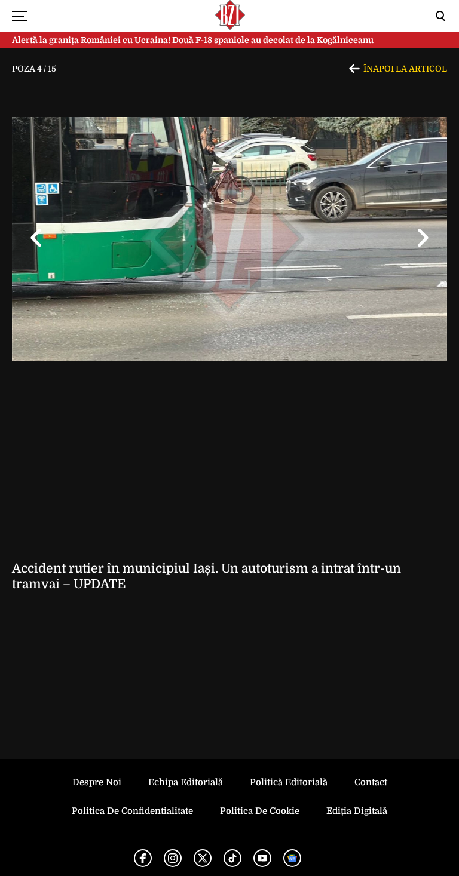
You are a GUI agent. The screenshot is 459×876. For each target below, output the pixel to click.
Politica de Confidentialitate (132, 811)
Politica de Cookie (259, 811)
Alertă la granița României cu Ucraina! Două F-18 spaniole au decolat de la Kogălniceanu (193, 40)
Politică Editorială (289, 782)
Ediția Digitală (356, 811)
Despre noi (96, 782)
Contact (370, 782)
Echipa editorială (185, 782)
